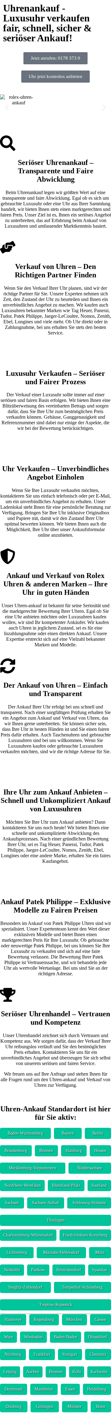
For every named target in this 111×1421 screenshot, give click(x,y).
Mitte (100, 1252)
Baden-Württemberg (25, 1133)
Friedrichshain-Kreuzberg (85, 1235)
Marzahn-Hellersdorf (61, 1252)
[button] (7, 108)
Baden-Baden (65, 1337)
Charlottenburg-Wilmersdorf (28, 1235)
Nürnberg (13, 1354)
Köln (76, 1371)
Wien (8, 1337)
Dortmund (14, 1389)
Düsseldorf (97, 1337)
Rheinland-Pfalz (66, 1185)
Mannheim (44, 1389)
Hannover (13, 1319)
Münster (75, 1406)
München (74, 1319)
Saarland (99, 1185)
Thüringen (56, 1220)
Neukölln (12, 1270)
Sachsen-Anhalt (45, 1202)
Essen (70, 1389)
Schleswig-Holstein (89, 1202)
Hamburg (74, 1150)
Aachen (32, 1371)
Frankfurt (42, 1354)
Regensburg (44, 1319)
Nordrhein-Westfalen (22, 1185)
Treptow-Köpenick (55, 1304)
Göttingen (44, 1406)
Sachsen (12, 1202)
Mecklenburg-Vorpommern (32, 1168)
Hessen (100, 1150)
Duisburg (14, 1406)
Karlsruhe (99, 1371)
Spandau (99, 1270)
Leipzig (10, 1371)
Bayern (68, 1133)
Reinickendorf (68, 1270)
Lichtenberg (16, 1252)
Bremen (46, 1150)
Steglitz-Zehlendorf (25, 1287)
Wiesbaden (33, 1337)
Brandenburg (16, 1150)
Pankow (38, 1270)
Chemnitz (98, 1354)
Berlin (97, 1133)
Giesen (100, 1319)
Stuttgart (69, 1354)
